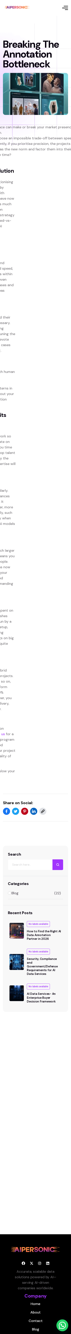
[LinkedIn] (33, 811)
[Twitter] (15, 811)
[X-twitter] (31, 1263)
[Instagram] (39, 1263)
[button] (62, 1325)
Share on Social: (18, 802)
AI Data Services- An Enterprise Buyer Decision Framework (41, 997)
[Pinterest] (24, 811)
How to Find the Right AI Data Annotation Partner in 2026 (44, 935)
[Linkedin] (47, 1263)
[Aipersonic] (18, 8)
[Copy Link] (42, 811)
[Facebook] (6, 811)
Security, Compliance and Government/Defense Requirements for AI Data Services (42, 966)
